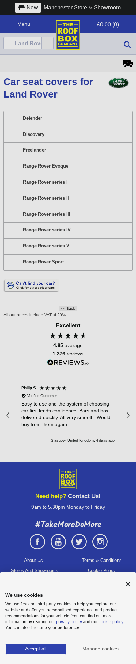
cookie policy (111, 621)
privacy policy (69, 621)
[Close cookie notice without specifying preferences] (128, 584)
